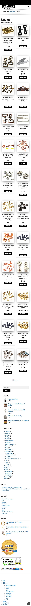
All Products (7, 431)
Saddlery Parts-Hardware (11, 585)
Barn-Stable (6, 466)
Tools (6, 462)
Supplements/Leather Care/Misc (12, 458)
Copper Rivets (8, 473)
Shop (13, 12)
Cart (3, 500)
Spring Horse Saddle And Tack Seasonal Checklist (12, 487)
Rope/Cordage (8, 449)
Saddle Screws (9, 453)
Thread (7, 464)
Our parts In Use (5, 490)
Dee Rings (7, 439)
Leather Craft (7, 477)
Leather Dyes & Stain (9, 444)
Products (6, 478)
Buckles (7, 435)
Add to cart (8, 50)
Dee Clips (7, 437)
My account (4, 507)
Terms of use (4, 513)
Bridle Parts (7, 433)
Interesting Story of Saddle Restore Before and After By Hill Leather (15, 489)
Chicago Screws (8, 471)
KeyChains (7, 442)
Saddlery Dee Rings (10, 455)
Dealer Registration (6, 505)
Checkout (4, 502)
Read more (23, 163)
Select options (23, 314)
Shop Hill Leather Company (7, 511)
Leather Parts (8, 446)
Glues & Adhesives (9, 440)
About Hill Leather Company (7, 499)
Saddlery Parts (8, 451)
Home (10, 12)
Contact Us (4, 504)
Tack (6, 460)
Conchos (6, 468)
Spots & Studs (8, 457)
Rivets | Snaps (8, 475)
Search (7, 390)
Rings (6, 448)
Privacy (3, 508)
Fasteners (6, 469)
